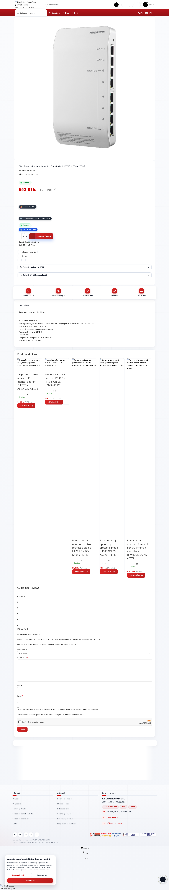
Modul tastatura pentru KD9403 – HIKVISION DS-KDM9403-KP (55, 380)
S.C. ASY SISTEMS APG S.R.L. (43, 842)
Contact (15, 799)
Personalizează (18, 875)
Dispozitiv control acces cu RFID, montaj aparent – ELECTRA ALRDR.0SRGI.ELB (27, 381)
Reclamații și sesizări (65, 819)
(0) (27, 394)
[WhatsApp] (36, 834)
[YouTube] (25, 834)
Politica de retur (63, 809)
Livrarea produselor (64, 799)
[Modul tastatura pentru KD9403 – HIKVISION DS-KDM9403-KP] (57, 362)
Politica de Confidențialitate (23, 814)
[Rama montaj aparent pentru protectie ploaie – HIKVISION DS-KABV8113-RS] (112, 445)
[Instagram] (20, 834)
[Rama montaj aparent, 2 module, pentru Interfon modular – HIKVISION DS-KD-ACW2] (139, 445)
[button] (26, 405)
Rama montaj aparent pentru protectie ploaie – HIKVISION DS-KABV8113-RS (110, 547)
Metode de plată (63, 804)
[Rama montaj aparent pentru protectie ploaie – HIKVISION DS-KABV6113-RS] (84, 445)
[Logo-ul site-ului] (27, 4)
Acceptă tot (30, 880)
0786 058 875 (146, 13)
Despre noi (17, 804)
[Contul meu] (123, 4)
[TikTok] (31, 834)
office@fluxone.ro (114, 823)
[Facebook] (15, 834)
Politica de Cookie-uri (21, 819)
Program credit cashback (66, 824)
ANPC (15, 824)
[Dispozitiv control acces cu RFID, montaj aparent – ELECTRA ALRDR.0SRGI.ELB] (29, 362)
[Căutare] (116, 4)
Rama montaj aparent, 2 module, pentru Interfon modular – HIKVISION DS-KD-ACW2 (138, 549)
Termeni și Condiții (19, 809)
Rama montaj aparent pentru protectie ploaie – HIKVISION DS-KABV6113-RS (82, 547)
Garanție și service (64, 814)
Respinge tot (42, 875)
